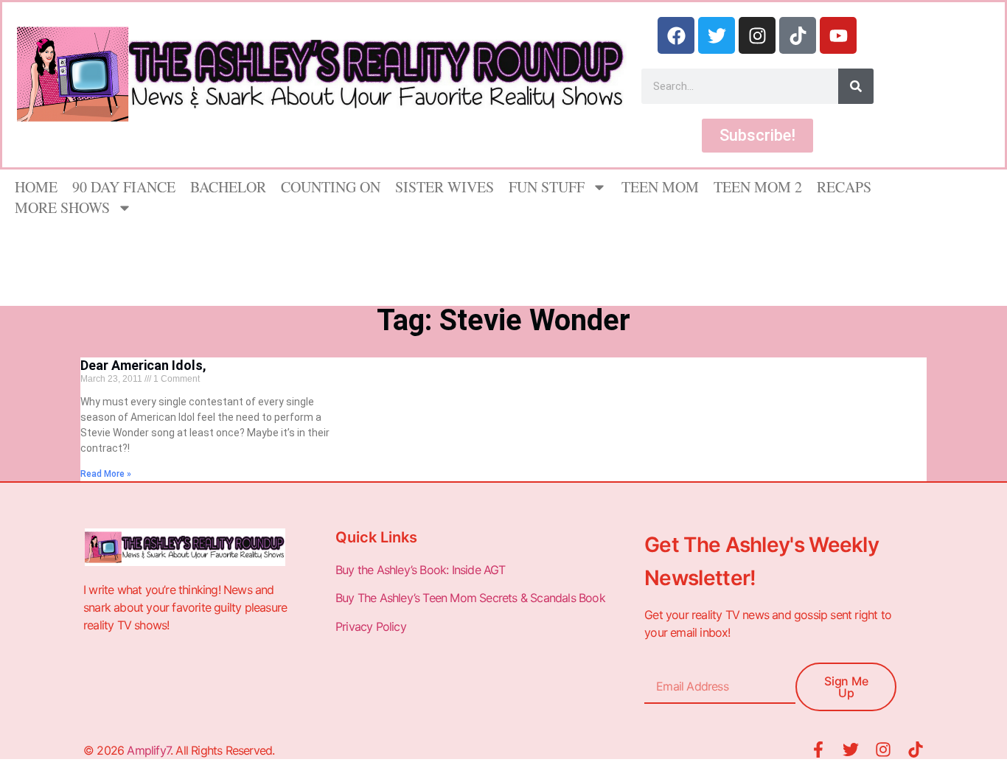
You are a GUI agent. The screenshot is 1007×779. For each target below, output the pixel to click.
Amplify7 (148, 750)
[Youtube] (838, 35)
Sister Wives (444, 187)
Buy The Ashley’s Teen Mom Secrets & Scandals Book (470, 597)
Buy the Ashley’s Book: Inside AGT (420, 569)
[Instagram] (757, 35)
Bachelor (228, 187)
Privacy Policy (372, 626)
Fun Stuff (547, 187)
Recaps (844, 187)
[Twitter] (716, 35)
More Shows (62, 207)
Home (36, 187)
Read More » (105, 474)
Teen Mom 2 (758, 187)
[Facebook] (676, 35)
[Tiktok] (797, 35)
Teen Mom (660, 187)
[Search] (856, 86)
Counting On (330, 187)
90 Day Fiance (123, 187)
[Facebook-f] (818, 749)
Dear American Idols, (143, 365)
